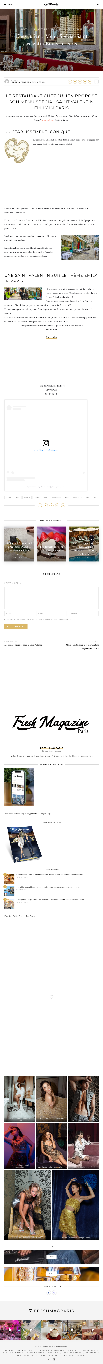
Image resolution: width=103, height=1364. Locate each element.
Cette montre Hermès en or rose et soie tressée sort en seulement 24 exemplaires (49, 875)
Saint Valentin (47, 120)
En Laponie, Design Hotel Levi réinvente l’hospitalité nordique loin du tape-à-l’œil (50, 900)
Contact (54, 1355)
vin (87, 497)
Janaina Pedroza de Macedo (28, 82)
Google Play (45, 814)
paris (67, 497)
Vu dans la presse (13, 1353)
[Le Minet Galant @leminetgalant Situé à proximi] (72, 1330)
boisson (27, 497)
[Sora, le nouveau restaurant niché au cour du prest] (92, 1330)
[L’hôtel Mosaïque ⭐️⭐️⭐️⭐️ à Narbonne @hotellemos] (31, 1330)
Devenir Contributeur (51, 1350)
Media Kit (53, 1353)
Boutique (91, 1353)
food (45, 497)
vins (94, 497)
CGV (43, 1355)
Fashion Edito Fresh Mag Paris (19, 916)
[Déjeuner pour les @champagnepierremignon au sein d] (51, 1330)
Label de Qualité (72, 1353)
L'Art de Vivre (46, 29)
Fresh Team (89, 1350)
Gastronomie (28, 29)
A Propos (73, 1350)
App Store (32, 814)
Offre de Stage (35, 1353)
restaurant (78, 497)
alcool (9, 497)
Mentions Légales (27, 1355)
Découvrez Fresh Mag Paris (19, 1350)
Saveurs (77, 29)
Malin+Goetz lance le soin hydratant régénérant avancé (82, 646)
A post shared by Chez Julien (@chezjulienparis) (46, 487)
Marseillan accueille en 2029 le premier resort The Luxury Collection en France (48, 887)
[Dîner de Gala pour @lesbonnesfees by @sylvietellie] (10, 1330)
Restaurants (63, 29)
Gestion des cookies (74, 1355)
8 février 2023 (51, 51)
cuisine (37, 497)
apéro (17, 497)
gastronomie (56, 497)
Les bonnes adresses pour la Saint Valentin (23, 645)
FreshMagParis (54, 1311)
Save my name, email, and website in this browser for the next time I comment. (39, 620)
